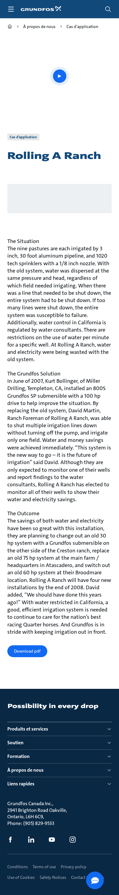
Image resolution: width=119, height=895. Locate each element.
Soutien (15, 742)
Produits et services (27, 729)
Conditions (17, 866)
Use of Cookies (21, 877)
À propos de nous (25, 770)
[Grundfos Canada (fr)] (9, 27)
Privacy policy (73, 866)
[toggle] (11, 9)
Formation (18, 756)
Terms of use (44, 866)
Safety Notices (53, 877)
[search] (108, 9)
